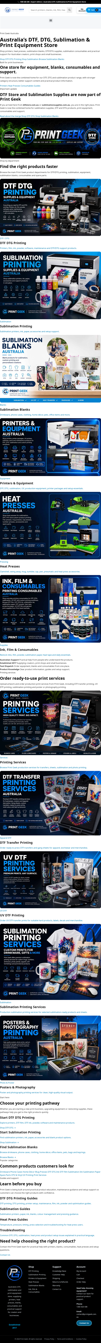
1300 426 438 (81, 1307)
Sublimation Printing (37, 1274)
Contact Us (5, 1255)
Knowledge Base (59, 1271)
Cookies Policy (81, 1339)
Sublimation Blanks (36, 1285)
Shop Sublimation (30, 59)
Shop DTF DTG (28, 116)
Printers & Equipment (37, 1278)
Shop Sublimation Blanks (47, 116)
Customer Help (58, 1274)
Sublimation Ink (75, 1171)
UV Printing (28, 1175)
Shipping (56, 1278)
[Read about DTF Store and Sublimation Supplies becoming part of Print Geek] (50, 157)
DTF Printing (33, 1271)
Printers (4, 85)
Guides (37, 85)
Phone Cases (16, 1171)
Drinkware (5, 1171)
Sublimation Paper (92, 1171)
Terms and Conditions (65, 1339)
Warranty (56, 1285)
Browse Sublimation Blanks (51, 59)
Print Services (40, 1175)
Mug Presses (41, 1171)
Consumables (27, 85)
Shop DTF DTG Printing (10, 59)
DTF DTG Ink (53, 1171)
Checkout (80, 1278)
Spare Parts (5, 1175)
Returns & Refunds (60, 1282)
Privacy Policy (49, 1339)
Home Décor (29, 1171)
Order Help (81, 1282)
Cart (78, 1274)
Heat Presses (14, 85)
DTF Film (64, 1171)
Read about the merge (10, 116)
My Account (81, 1271)
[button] (51, 20)
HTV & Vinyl (16, 1175)
